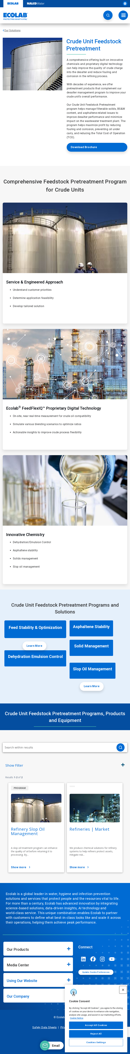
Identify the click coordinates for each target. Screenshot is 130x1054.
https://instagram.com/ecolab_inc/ (102, 959)
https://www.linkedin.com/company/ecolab (83, 959)
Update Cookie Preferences (96, 972)
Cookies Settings (96, 1042)
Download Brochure (84, 147)
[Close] (123, 990)
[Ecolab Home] (14, 16)
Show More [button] (18, 867)
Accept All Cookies (96, 1025)
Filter (14, 765)
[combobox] (58, 747)
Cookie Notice (76, 1018)
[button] (108, 15)
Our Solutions (12, 30)
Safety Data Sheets (44, 1027)
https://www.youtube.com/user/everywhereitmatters (112, 959)
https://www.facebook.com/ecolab (93, 959)
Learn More (34, 645)
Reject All (96, 1033)
